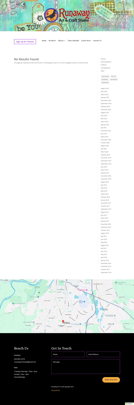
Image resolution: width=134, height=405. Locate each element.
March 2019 (104, 170)
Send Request (111, 380)
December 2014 (106, 263)
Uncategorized (105, 68)
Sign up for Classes (25, 41)
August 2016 (105, 233)
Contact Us (97, 41)
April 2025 (104, 91)
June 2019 (104, 167)
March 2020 (104, 152)
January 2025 (105, 97)
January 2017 (105, 221)
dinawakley (105, 79)
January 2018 (105, 200)
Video (102, 71)
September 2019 (106, 164)
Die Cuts (113, 76)
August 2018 (105, 182)
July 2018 (104, 185)
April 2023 (104, 118)
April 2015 (104, 257)
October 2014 (105, 269)
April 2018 (104, 191)
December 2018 (106, 176)
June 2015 (104, 251)
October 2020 (105, 143)
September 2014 (106, 272)
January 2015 (105, 260)
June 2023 (104, 115)
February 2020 (105, 155)
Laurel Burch (113, 79)
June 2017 (104, 215)
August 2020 (105, 146)
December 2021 (106, 131)
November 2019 (106, 161)
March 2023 (104, 122)
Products (52, 41)
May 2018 (104, 188)
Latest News (86, 41)
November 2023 (106, 109)
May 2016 (104, 242)
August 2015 (105, 245)
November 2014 (106, 266)
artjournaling (105, 76)
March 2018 (104, 194)
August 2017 (105, 212)
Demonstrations (106, 62)
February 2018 (105, 197)
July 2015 (104, 248)
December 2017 (106, 203)
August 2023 (105, 112)
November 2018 (106, 179)
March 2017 (104, 218)
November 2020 (106, 140)
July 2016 (104, 236)
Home (44, 41)
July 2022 (104, 128)
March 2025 (104, 94)
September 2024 (106, 103)
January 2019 (105, 173)
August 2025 (105, 88)
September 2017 (106, 209)
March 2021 (104, 137)
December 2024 (106, 100)
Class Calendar (73, 41)
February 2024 (105, 106)
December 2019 (106, 158)
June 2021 (104, 134)
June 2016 (104, 239)
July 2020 (104, 149)
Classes (61, 41)
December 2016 (106, 224)
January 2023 (105, 125)
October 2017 (105, 206)
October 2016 (105, 230)
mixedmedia (105, 82)
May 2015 (104, 254)
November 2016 (106, 227)
